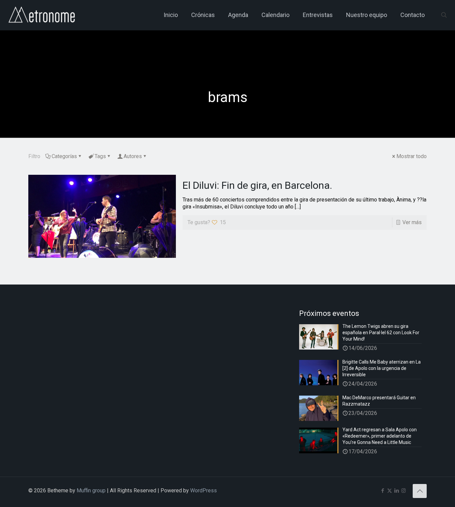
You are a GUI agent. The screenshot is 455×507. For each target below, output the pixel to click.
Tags (100, 156)
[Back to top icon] (420, 491)
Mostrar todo (411, 156)
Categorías (64, 156)
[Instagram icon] (403, 491)
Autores (133, 156)
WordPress (203, 490)
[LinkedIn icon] (396, 491)
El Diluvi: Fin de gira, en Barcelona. (257, 185)
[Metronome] (42, 15)
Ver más (412, 222)
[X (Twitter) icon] (389, 491)
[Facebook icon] (382, 491)
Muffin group (91, 490)
